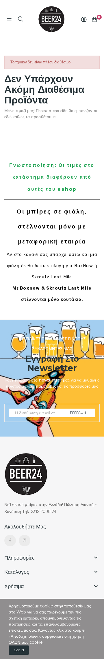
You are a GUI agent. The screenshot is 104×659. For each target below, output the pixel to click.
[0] (94, 19)
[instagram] (24, 540)
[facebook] (10, 540)
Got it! (19, 650)
